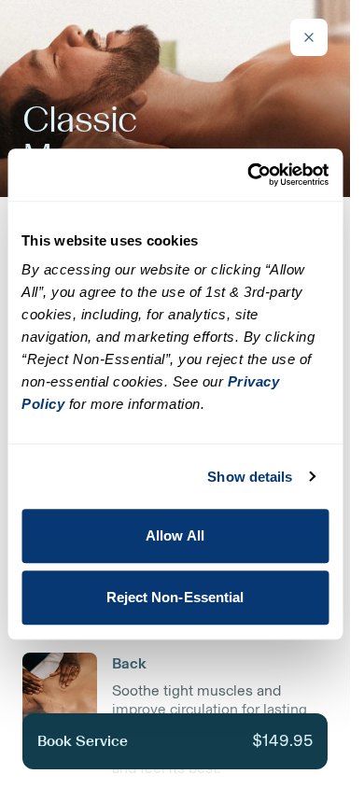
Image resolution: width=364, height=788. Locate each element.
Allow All (175, 535)
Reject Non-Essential (175, 597)
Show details (249, 477)
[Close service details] (309, 37)
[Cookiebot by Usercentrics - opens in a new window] (249, 174)
